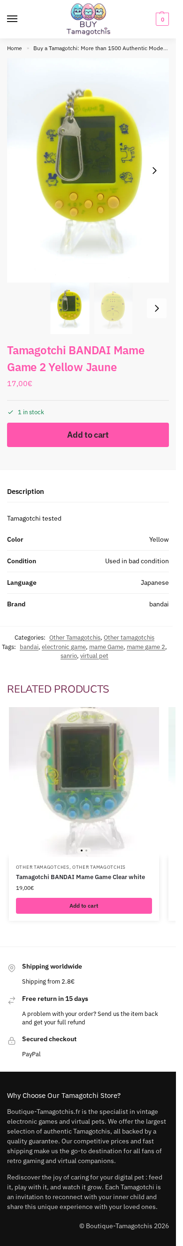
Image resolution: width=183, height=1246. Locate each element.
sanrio (69, 656)
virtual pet (94, 656)
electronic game (64, 647)
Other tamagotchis (129, 638)
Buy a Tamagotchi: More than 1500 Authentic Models (100, 48)
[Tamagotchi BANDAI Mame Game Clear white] (84, 782)
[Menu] (21, 19)
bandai (29, 647)
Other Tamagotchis (74, 638)
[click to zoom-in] (91, 170)
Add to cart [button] (83, 905)
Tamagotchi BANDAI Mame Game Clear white (80, 877)
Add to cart (88, 434)
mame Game (106, 647)
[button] (161, 19)
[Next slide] (154, 170)
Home (14, 48)
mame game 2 (146, 647)
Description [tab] (25, 491)
